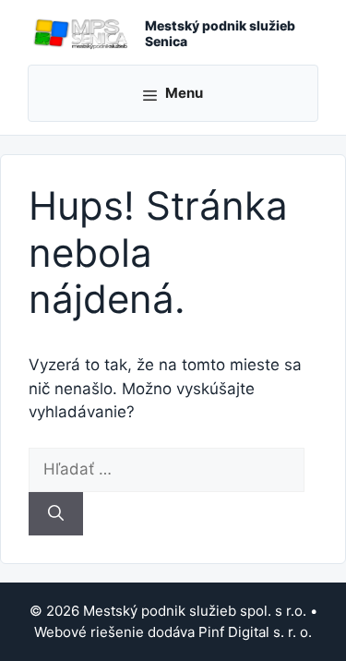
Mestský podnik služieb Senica (220, 33)
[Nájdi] (56, 514)
